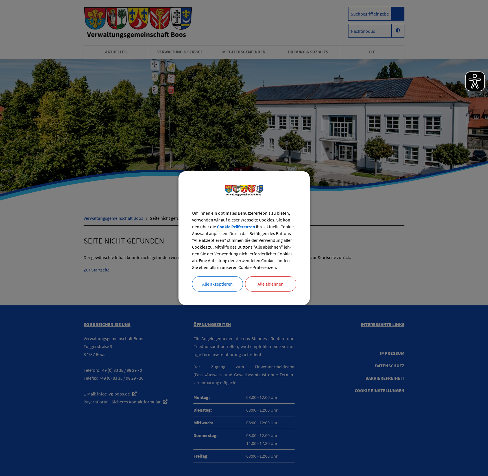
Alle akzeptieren (217, 284)
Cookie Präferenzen (236, 226)
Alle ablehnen (271, 284)
